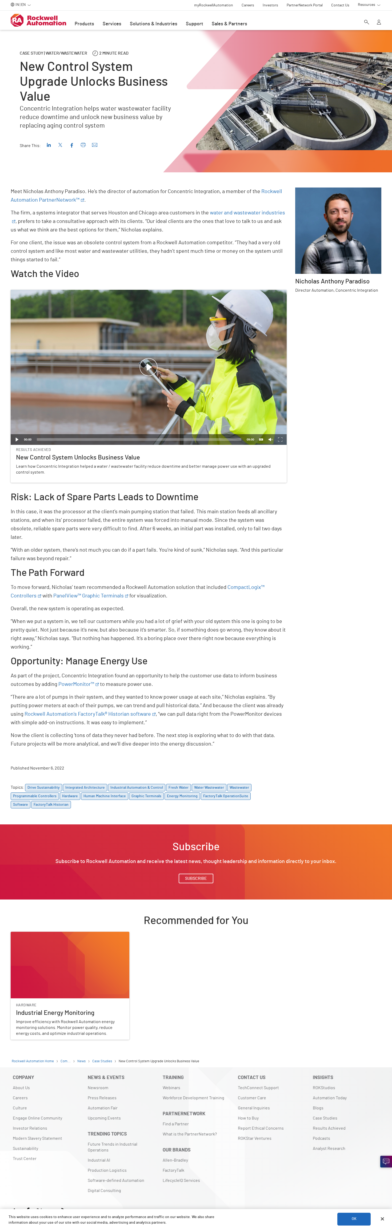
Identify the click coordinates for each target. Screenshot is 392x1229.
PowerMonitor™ (76, 684)
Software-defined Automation (116, 1180)
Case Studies (325, 1118)
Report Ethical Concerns (261, 1128)
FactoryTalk (173, 1170)
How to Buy (248, 1118)
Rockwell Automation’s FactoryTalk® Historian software (88, 714)
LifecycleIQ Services (181, 1180)
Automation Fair (103, 1108)
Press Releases (102, 1098)
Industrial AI (99, 1160)
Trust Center (25, 1159)
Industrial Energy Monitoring (37, 935)
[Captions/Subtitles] (261, 439)
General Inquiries (254, 1108)
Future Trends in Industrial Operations (112, 1147)
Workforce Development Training (193, 1098)
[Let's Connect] (386, 1161)
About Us (21, 1088)
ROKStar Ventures (254, 1138)
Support (194, 24)
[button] (148, 367)
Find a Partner (176, 1124)
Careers (20, 1098)
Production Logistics (107, 1170)
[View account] (379, 22)
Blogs (318, 1108)
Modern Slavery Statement (37, 1138)
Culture (20, 1108)
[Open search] (366, 22)
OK (354, 1219)
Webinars (171, 1088)
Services (112, 24)
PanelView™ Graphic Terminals (88, 596)
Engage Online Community (37, 1118)
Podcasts (321, 1138)
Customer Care (252, 1098)
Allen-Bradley (175, 1160)
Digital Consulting (104, 1191)
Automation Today (330, 1098)
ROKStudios (324, 1088)
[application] (149, 367)
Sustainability (25, 1148)
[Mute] (271, 439)
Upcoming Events (104, 1118)
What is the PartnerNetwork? (190, 1134)
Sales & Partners (229, 24)
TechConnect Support (258, 1088)
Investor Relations (30, 1128)
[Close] (382, 1218)
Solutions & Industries (153, 24)
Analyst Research (329, 1148)
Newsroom (98, 1088)
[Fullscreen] (280, 439)
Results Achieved (329, 1128)
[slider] (139, 439)
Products (84, 24)
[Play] (17, 439)
